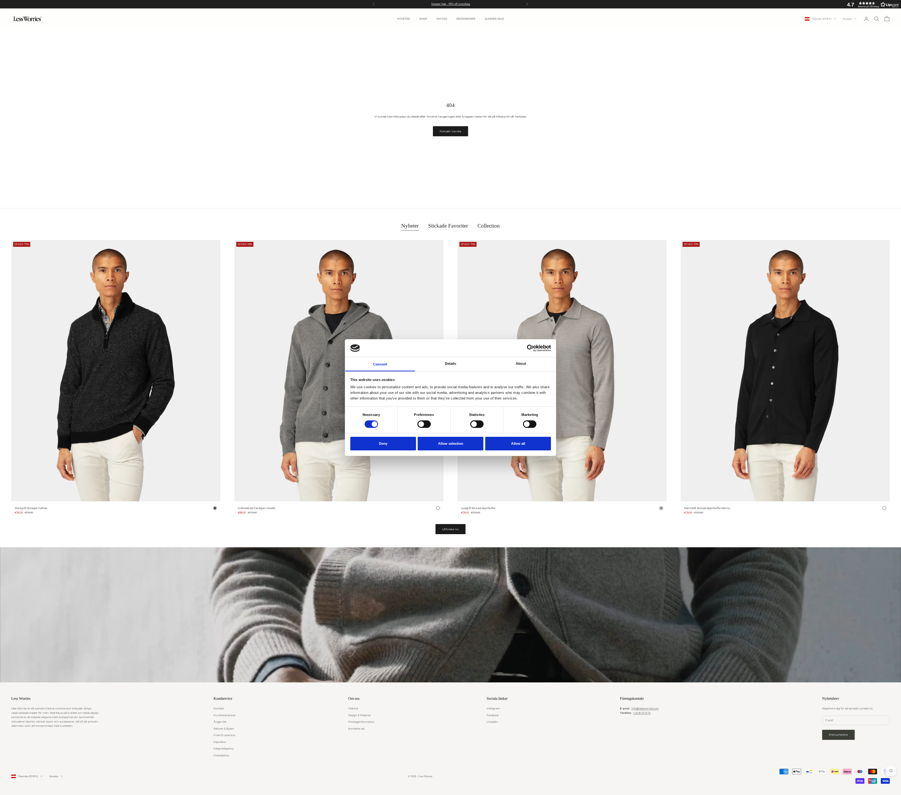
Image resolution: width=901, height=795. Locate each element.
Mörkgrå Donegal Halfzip (31, 508)
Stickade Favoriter (448, 226)
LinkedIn (492, 721)
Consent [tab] (380, 364)
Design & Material (359, 715)
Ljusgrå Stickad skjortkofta (478, 508)
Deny (383, 443)
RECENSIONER (465, 18)
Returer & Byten (224, 728)
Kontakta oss (356, 728)
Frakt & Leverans (224, 735)
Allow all (518, 443)
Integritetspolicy (224, 748)
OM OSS (441, 18)
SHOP (423, 18)
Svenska (847, 18)
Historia (353, 708)
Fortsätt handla (451, 131)
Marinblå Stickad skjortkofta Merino (707, 508)
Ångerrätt (220, 721)
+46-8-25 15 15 (641, 713)
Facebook (493, 715)
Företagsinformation (361, 721)
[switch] (424, 424)
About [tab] (521, 363)
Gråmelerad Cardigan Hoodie (256, 508)
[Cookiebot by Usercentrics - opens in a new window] (530, 348)
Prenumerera (838, 734)
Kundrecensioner (225, 715)
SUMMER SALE (494, 18)
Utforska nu (450, 529)
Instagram (493, 708)
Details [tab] (450, 363)
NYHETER (403, 18)
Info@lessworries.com (645, 708)
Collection (488, 226)
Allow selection (450, 443)
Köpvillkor (220, 742)
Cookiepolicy (221, 755)
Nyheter (410, 226)
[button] (871, 4)
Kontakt (219, 708)
